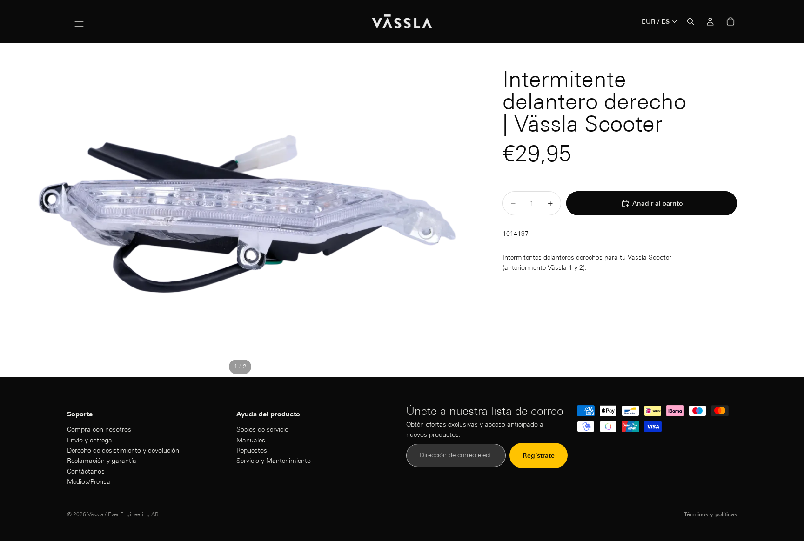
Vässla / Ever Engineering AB (123, 514)
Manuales (250, 439)
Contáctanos (86, 470)
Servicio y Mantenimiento (273, 460)
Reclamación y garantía (101, 460)
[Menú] (79, 21)
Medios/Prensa (88, 481)
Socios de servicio (262, 429)
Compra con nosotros (99, 429)
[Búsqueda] (690, 21)
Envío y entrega (89, 439)
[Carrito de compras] (730, 21)
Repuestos (251, 450)
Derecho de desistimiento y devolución (123, 450)
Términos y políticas (710, 514)
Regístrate (539, 455)
